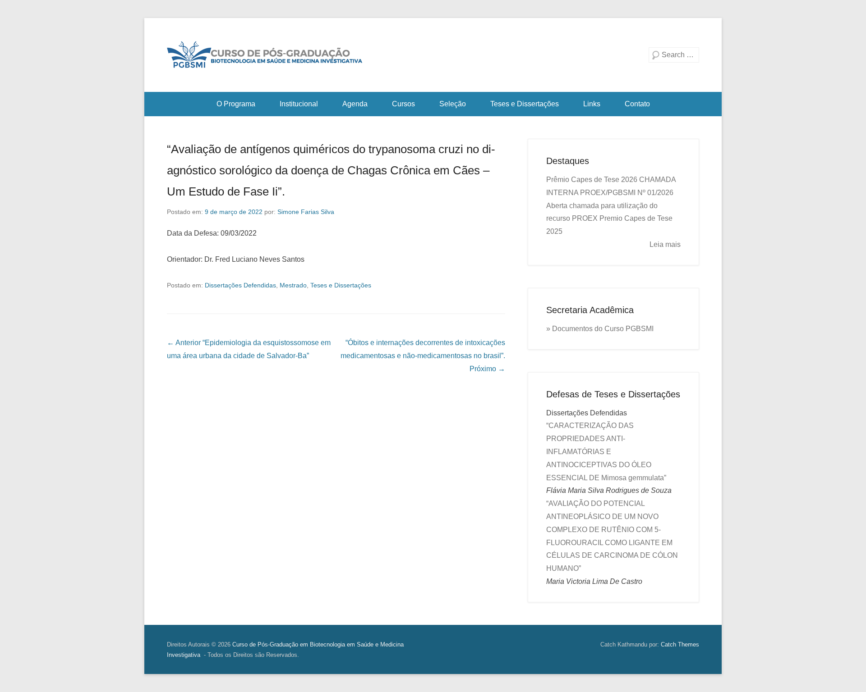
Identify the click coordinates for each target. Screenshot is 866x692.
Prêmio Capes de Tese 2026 (591, 179)
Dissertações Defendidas (240, 285)
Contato (637, 104)
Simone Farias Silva (305, 211)
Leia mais (665, 244)
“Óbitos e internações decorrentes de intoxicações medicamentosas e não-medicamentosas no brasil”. (423, 356)
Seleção (452, 104)
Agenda (355, 104)
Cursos (403, 104)
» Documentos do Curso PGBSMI (600, 328)
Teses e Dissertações (524, 104)
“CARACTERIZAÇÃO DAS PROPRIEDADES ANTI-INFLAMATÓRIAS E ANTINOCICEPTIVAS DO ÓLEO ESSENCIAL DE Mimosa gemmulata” (606, 451)
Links (591, 104)
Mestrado (293, 285)
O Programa (235, 104)
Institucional (299, 104)
